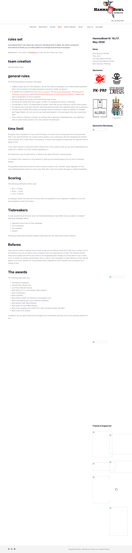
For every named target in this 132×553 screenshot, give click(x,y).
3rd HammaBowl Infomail (102, 59)
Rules (60, 27)
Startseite (32, 27)
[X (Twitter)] (14, 549)
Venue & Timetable (70, 27)
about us (90, 27)
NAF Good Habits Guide (62, 92)
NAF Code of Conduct (41, 92)
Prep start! (96, 56)
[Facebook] (11, 549)
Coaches (52, 27)
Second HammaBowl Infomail (103, 61)
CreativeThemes (104, 549)
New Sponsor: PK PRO (101, 53)
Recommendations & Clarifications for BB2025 (57, 94)
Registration (43, 27)
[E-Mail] (8, 549)
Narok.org (33, 52)
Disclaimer (99, 27)
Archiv (80, 27)
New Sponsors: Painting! (101, 64)
